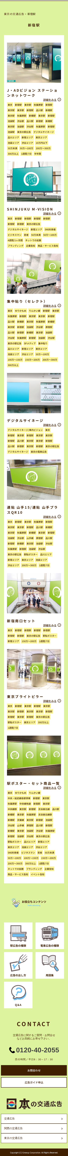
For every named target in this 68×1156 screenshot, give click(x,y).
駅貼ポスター (31, 554)
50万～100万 (26, 148)
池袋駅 (11, 121)
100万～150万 (15, 359)
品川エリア (13, 137)
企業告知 (30, 245)
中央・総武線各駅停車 (19, 798)
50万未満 (12, 148)
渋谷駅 (20, 121)
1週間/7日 (26, 153)
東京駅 (27, 104)
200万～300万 (43, 148)
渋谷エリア (27, 142)
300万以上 (13, 153)
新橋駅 (49, 110)
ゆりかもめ (20, 310)
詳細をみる (49, 100)
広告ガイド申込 (34, 1082)
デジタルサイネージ (43, 131)
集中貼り (42, 343)
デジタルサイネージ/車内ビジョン (25, 429)
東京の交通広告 (14, 14)
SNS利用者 (50, 229)
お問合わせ (34, 1070)
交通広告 (9, 1118)
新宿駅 (18, 104)
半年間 (37, 153)
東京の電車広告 (39, 451)
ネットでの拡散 (33, 240)
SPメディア (30, 343)
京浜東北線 (44, 809)
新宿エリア (27, 137)
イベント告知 (37, 874)
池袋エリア (13, 142)
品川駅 (39, 110)
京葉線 (20, 819)
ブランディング (15, 245)
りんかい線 (34, 310)
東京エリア (41, 137)
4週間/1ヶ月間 (15, 240)
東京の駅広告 (24, 131)
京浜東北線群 (45, 814)
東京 (10, 104)
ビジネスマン (14, 234)
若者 (26, 234)
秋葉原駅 (38, 104)
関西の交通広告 (13, 1128)
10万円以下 (41, 142)
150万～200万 (32, 359)
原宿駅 (49, 327)
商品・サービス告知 (48, 245)
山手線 (30, 538)
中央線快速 (25, 803)
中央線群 (12, 809)
